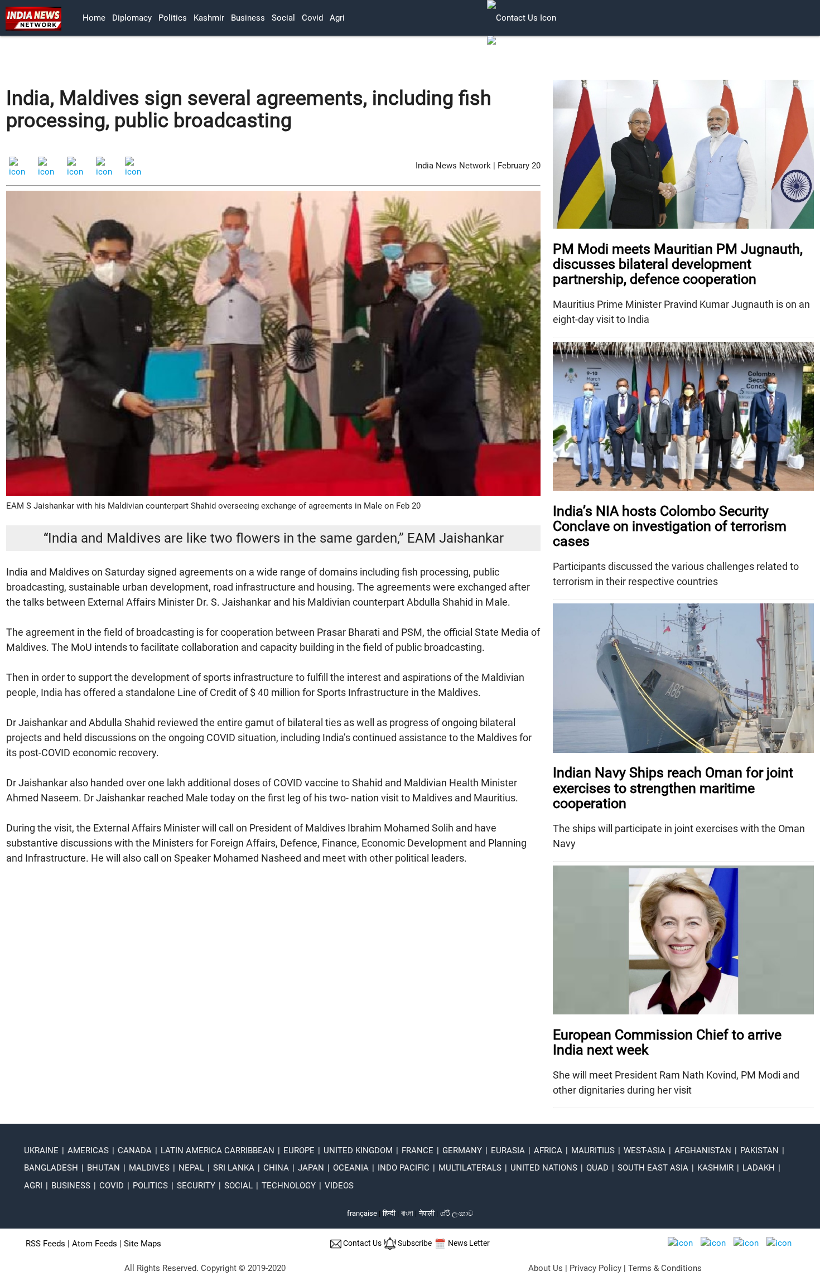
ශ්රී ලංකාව (456, 1213)
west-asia (644, 1150)
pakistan (759, 1150)
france (417, 1150)
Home (94, 18)
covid (312, 18)
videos (339, 1186)
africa (548, 1150)
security (196, 1186)
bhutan (103, 1168)
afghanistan (702, 1150)
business (248, 18)
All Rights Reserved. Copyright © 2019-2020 (205, 1268)
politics (172, 18)
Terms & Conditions (665, 1268)
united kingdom (358, 1150)
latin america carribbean (217, 1150)
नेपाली (427, 1213)
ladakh (758, 1168)
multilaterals (469, 1168)
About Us (545, 1268)
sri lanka (233, 1168)
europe (299, 1150)
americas (88, 1150)
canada (135, 1150)
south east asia (653, 1168)
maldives (149, 1168)
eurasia (508, 1150)
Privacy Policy (595, 1268)
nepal (191, 1168)
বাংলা (408, 1213)
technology (289, 1186)
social (283, 18)
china (276, 1168)
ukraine (41, 1150)
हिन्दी (389, 1213)
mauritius (593, 1150)
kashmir (209, 18)
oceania (351, 1168)
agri (337, 18)
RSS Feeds (45, 1244)
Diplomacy (132, 18)
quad (597, 1168)
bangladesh (51, 1168)
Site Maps (142, 1244)
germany (462, 1150)
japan (311, 1168)
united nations (543, 1168)
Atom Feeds (94, 1244)
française (362, 1213)
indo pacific (404, 1168)
